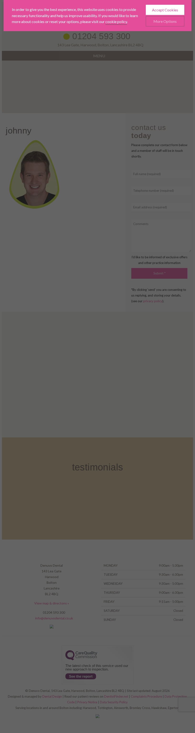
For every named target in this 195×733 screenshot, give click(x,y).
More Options (165, 21)
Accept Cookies (165, 10)
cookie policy (116, 21)
